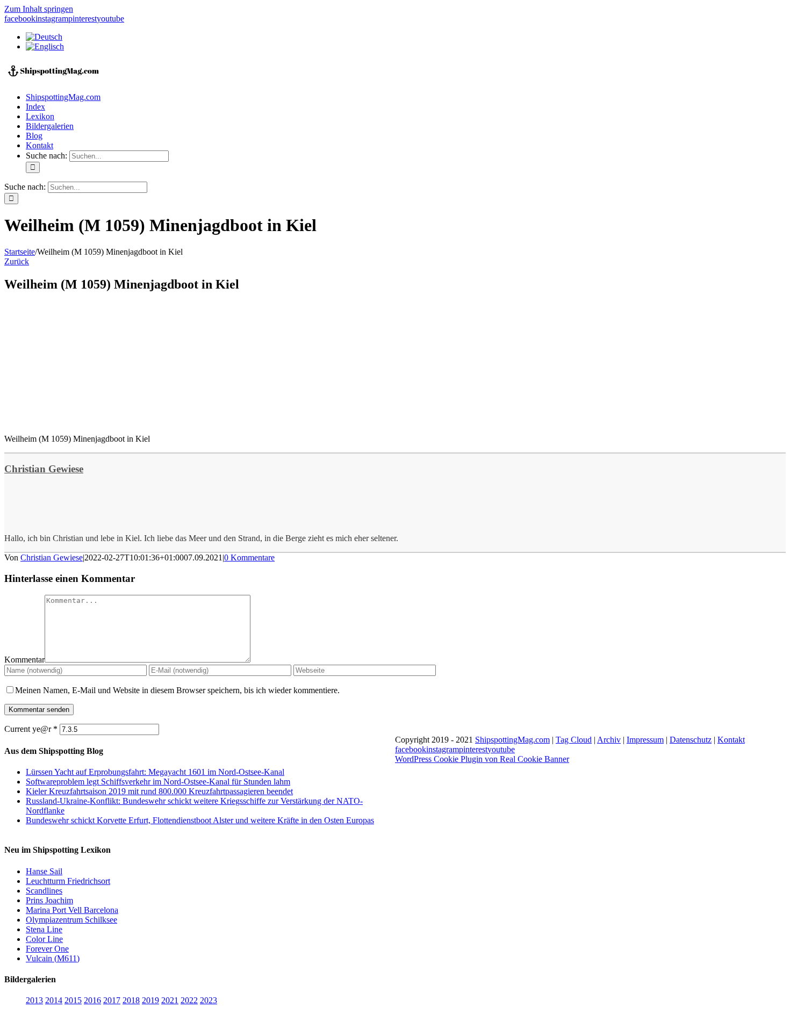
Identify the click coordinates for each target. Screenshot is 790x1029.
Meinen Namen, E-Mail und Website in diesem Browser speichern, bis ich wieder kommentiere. (177, 690)
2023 (208, 1000)
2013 (34, 1000)
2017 (111, 1000)
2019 (150, 1000)
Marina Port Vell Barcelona (72, 910)
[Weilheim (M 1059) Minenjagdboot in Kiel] (85, 420)
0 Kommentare (249, 557)
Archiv (609, 739)
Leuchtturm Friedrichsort (68, 881)
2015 (73, 1000)
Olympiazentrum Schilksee (71, 919)
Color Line (44, 939)
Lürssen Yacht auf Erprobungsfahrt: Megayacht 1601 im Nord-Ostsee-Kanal (155, 771)
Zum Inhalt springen (38, 8)
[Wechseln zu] (44, 36)
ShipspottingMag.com (512, 739)
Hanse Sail (44, 871)
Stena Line (44, 929)
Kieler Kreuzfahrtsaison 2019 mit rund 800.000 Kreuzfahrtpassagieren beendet (159, 791)
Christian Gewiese (43, 468)
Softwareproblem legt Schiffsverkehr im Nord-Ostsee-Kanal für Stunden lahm (158, 781)
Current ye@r (31, 728)
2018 (131, 1000)
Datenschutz (691, 739)
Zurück (16, 261)
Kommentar (24, 659)
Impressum (645, 739)
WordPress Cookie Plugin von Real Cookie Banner (482, 759)
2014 (53, 1000)
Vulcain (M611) (53, 958)
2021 (169, 1000)
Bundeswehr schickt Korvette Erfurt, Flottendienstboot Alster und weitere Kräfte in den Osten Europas (200, 820)
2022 (189, 1000)
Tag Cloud (574, 739)
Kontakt (731, 739)
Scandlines (44, 890)
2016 (92, 1000)
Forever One (47, 948)
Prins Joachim (49, 900)
